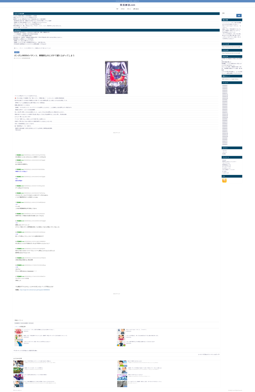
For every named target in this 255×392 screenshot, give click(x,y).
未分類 (224, 153)
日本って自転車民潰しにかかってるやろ (24, 123)
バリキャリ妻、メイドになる (20, 27)
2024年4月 (224, 107)
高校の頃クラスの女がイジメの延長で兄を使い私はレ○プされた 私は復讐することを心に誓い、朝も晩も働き (41, 114)
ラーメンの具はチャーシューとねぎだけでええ (26, 95)
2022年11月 (225, 134)
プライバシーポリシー (17, 390)
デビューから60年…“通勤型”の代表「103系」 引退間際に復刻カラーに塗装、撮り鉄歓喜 (232, 68)
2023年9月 (224, 118)
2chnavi (224, 160)
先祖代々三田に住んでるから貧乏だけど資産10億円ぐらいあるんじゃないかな (33, 121)
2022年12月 (225, 133)
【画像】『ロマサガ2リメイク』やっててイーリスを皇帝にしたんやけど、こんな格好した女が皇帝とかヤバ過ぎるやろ (43, 107)
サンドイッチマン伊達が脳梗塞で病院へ (23, 35)
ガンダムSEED (25, 323)
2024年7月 (224, 103)
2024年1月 (224, 112)
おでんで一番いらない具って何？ (23, 116)
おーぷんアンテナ (226, 166)
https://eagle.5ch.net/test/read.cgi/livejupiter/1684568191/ (35, 289)
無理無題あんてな (226, 164)
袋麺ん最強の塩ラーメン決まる (22, 105)
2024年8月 (224, 101)
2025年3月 (224, 90)
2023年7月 (224, 122)
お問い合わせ (136, 8)
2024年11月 (225, 96)
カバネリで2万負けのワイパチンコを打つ (208, 354)
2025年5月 (224, 87)
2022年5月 (224, 144)
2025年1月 (224, 93)
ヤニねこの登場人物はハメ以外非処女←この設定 (25, 15)
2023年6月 (224, 123)
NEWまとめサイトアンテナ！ (229, 161)
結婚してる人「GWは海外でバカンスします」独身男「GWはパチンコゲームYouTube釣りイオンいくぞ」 (231, 30)
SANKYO (18, 323)
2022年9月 (224, 138)
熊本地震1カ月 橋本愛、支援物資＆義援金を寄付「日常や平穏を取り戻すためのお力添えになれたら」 (38, 37)
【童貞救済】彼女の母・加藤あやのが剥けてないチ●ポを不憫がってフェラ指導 (32, 20)
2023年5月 (224, 125)
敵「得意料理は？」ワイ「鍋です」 (23, 125)
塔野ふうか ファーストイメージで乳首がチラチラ (25, 17)
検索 (223, 13)
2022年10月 (225, 136)
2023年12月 (225, 114)
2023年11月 (225, 115)
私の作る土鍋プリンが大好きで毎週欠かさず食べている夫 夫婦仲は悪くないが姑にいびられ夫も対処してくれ (41, 100)
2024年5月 (224, 106)
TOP (117, 8)
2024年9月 (224, 99)
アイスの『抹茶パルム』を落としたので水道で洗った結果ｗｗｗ (30, 119)
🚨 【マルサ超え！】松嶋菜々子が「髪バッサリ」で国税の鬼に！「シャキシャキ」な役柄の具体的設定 (39, 98)
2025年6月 (224, 85)
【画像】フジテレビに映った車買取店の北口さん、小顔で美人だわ (29, 42)
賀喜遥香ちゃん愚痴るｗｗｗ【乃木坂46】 (23, 39)
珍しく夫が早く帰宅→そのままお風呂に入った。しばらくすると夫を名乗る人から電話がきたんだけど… (40, 112)
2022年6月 (224, 142)
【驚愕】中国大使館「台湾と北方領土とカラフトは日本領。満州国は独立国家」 (34, 128)
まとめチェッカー (226, 168)
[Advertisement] (66, 143)
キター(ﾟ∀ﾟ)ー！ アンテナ (228, 169)
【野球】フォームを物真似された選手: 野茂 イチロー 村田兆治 (29, 102)
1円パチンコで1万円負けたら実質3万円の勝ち (26, 350)
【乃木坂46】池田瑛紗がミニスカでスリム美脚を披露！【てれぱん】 (29, 43)
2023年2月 (224, 130)
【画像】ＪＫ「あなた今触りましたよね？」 (24, 40)
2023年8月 (224, 120)
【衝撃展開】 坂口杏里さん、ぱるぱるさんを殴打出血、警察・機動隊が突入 (31, 32)
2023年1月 (224, 131)
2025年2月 (224, 91)
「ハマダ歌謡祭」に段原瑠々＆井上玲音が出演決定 (25, 34)
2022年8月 (224, 139)
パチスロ (122, 8)
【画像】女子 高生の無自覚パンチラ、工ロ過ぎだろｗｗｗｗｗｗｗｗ (30, 22)
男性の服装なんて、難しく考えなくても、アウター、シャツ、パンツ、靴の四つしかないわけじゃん (37, 25)
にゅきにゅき (225, 172)
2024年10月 (225, 98)
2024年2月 (224, 110)
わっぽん (224, 171)
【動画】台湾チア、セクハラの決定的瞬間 (25, 109)
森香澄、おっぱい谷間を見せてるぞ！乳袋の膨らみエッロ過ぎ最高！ (29, 19)
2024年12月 (225, 95)
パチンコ (129, 8)
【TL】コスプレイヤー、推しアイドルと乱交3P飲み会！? (27, 24)
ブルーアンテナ (226, 163)
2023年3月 (224, 128)
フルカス (31, 323)
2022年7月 (224, 141)
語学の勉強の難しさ (226, 61)
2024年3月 (224, 109)
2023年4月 (224, 126)
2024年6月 (224, 104)
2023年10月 (225, 117)
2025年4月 (224, 88)
